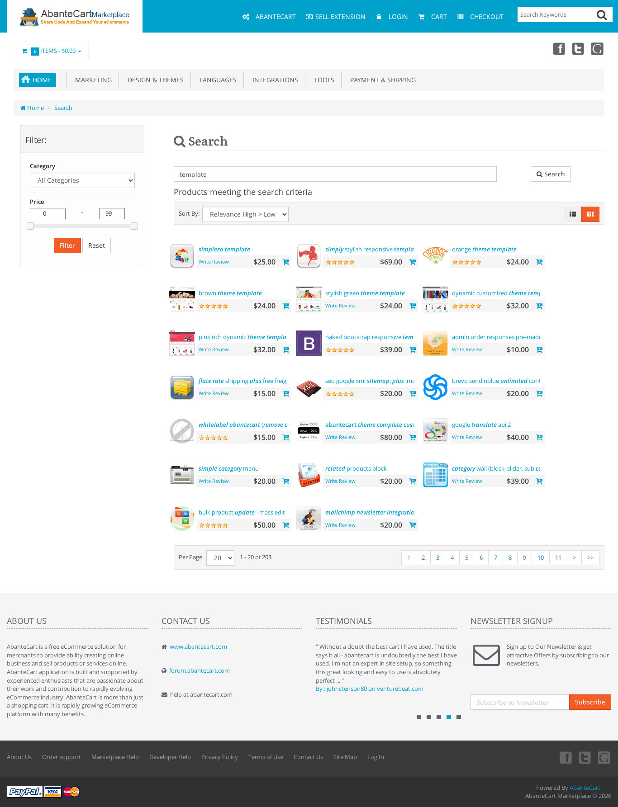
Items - (55, 51)
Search (63, 108)
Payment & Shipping (381, 80)
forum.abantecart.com (199, 670)
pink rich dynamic (245, 337)
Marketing (91, 80)
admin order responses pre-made (511, 337)
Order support (61, 757)
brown (230, 293)
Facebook (558, 48)
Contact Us (308, 757)
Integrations (273, 80)
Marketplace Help (115, 757)
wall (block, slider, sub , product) (521, 468)
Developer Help (170, 757)
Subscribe (590, 702)
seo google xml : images (386, 381)
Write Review (214, 261)
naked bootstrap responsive (376, 337)
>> (590, 557)
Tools (322, 80)
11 (558, 557)
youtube (598, 48)
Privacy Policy (219, 757)
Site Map (345, 757)
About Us (19, 757)
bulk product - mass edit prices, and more (280, 512)
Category (42, 166)
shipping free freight (245, 381)
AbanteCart (585, 787)
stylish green (365, 293)
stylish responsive (372, 249)
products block (356, 468)
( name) (266, 424)
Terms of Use (265, 757)
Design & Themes (154, 80)
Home (42, 80)
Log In (375, 757)
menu (229, 468)
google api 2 (481, 424)
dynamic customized (502, 293)
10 (540, 557)
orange (484, 249)
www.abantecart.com (198, 646)
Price (37, 202)
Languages (216, 80)
